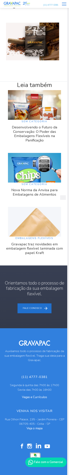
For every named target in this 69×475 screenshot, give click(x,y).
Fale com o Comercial (48, 462)
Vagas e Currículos (34, 397)
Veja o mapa (34, 428)
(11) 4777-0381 (50, 5)
